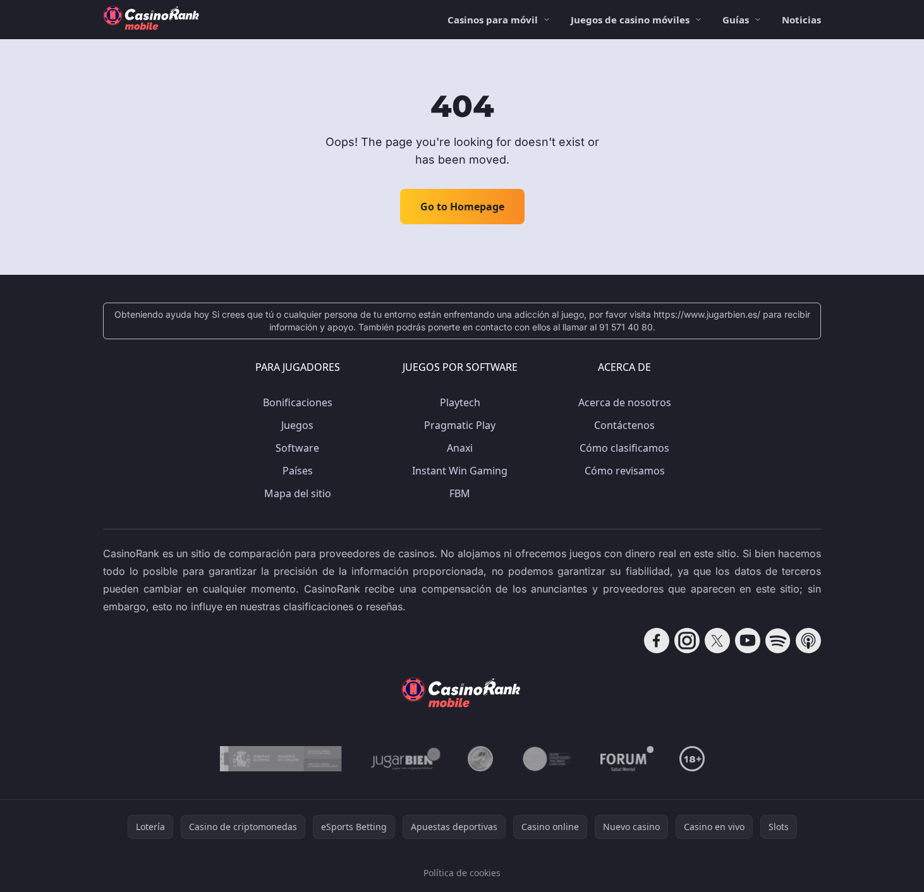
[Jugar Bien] (404, 758)
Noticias (801, 19)
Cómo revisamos (625, 471)
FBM (459, 493)
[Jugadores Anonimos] (480, 758)
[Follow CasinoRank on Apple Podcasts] (808, 640)
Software (297, 448)
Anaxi (460, 448)
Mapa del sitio (297, 493)
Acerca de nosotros (624, 402)
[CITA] (546, 758)
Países (298, 471)
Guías (735, 19)
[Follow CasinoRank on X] (717, 640)
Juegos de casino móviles (630, 19)
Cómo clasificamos (624, 448)
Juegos (297, 425)
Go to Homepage (462, 207)
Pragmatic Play (459, 425)
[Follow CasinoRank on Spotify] (778, 640)
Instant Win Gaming (460, 471)
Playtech (460, 402)
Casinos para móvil (492, 19)
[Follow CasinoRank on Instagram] (687, 640)
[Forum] (627, 758)
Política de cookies (462, 873)
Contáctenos (624, 425)
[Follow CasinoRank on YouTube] (747, 640)
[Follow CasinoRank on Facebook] (656, 640)
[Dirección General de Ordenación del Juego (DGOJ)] (281, 758)
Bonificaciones (297, 402)
